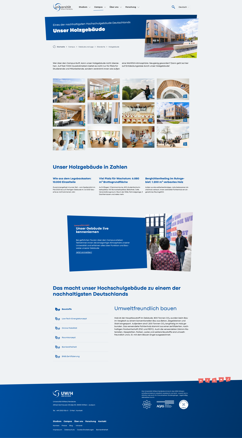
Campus (98, 7)
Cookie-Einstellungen (85, 430)
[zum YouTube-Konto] (221, 380)
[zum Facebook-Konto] (207, 380)
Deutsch (183, 7)
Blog (71, 425)
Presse (64, 425)
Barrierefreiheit (102, 430)
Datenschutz (69, 430)
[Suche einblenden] (173, 7)
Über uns (114, 7)
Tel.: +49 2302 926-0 (60, 410)
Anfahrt (92, 405)
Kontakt (79, 410)
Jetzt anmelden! (84, 252)
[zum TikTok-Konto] (228, 379)
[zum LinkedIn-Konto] (200, 381)
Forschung (130, 7)
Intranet (79, 425)
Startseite (61, 47)
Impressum (57, 430)
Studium (83, 7)
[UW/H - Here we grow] (63, 7)
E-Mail (72, 410)
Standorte (101, 47)
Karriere (56, 425)
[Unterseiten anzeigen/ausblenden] (89, 7)
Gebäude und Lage (85, 47)
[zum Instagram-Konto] (214, 380)
